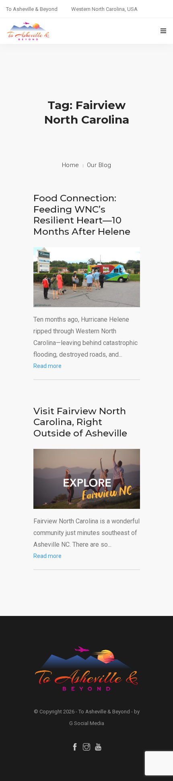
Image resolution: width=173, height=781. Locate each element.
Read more (47, 366)
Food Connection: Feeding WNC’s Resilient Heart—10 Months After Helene (81, 214)
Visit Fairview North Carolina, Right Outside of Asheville (80, 422)
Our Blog (99, 165)
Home (70, 165)
